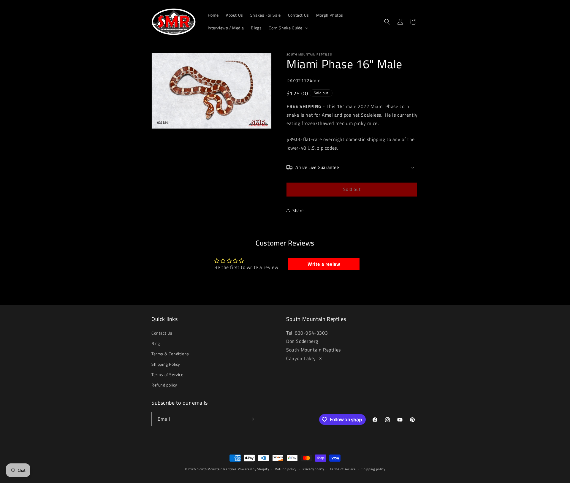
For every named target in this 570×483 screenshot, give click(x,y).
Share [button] (298, 210)
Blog (155, 343)
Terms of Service (167, 375)
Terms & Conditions (170, 354)
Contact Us (161, 333)
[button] (288, 28)
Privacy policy (313, 469)
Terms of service (343, 469)
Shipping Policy (165, 364)
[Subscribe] (251, 419)
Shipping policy (373, 469)
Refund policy (164, 385)
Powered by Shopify (253, 469)
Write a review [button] (324, 263)
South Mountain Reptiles (217, 469)
